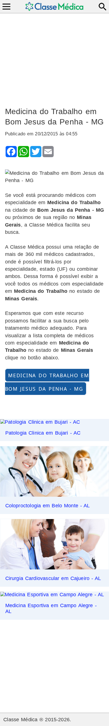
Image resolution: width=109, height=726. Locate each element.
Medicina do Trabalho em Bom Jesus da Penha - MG (47, 382)
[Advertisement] (54, 57)
